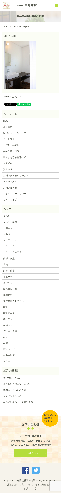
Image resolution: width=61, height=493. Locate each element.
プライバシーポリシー (14, 193)
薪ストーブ (9, 349)
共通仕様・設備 (11, 151)
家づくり (7, 282)
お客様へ (7, 163)
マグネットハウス (12, 395)
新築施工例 (9, 313)
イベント (7, 216)
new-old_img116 (12, 96)
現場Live (7, 325)
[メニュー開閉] (56, 5)
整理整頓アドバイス (13, 301)
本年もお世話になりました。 (18, 383)
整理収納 (7, 294)
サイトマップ (10, 199)
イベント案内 (10, 222)
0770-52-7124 (33, 436)
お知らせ (7, 228)
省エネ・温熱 (10, 331)
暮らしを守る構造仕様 (14, 157)
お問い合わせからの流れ (15, 175)
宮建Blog (7, 276)
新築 (5, 307)
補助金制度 (9, 355)
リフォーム (9, 246)
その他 (6, 234)
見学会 (6, 361)
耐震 (5, 343)
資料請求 (7, 169)
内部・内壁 (9, 258)
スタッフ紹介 (10, 181)
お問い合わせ (10, 187)
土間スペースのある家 (14, 389)
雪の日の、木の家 (12, 377)
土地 (5, 264)
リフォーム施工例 (12, 252)
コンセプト (9, 139)
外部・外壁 (9, 270)
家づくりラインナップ (14, 133)
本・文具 (7, 319)
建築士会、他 (10, 288)
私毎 (5, 337)
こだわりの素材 (11, 145)
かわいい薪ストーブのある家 (18, 402)
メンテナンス (10, 240)
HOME (4, 27)
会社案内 (7, 127)
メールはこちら (30, 453)
